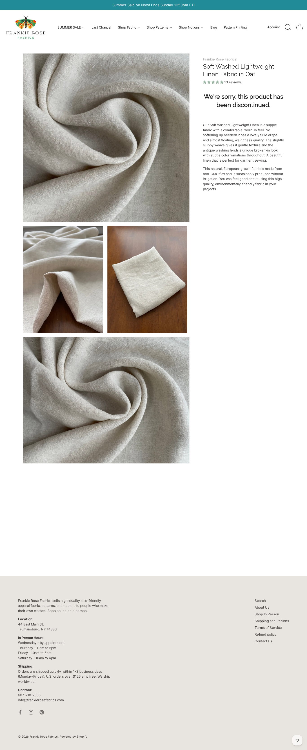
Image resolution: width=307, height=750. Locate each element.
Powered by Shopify (73, 736)
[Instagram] (31, 712)
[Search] (288, 27)
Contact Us (263, 641)
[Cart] (300, 27)
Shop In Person (267, 614)
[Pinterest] (42, 712)
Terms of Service (268, 627)
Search (260, 601)
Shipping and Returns (272, 621)
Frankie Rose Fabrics (219, 59)
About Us (262, 607)
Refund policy (265, 634)
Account (273, 27)
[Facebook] (20, 712)
